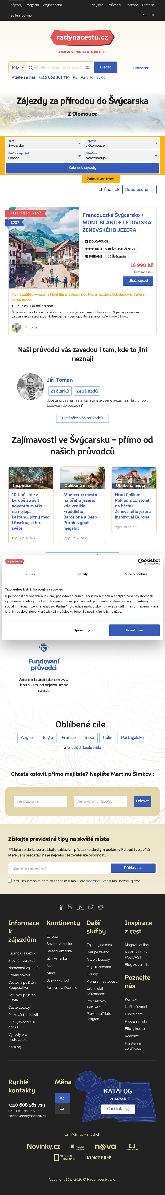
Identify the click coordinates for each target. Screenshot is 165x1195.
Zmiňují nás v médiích (82, 1134)
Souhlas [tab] (28, 574)
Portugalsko (132, 738)
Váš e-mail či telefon (91, 796)
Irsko (89, 738)
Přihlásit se (133, 868)
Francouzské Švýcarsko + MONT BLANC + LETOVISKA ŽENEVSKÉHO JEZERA (116, 223)
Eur (62, 1108)
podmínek (93, 881)
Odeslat (142, 801)
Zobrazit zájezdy (82, 168)
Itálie (107, 738)
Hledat (105, 67)
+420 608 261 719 (54, 77)
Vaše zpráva (25, 796)
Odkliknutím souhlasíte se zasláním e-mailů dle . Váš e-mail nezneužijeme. (77, 881)
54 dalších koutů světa (84, 748)
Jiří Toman (32, 327)
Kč (62, 1098)
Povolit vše (134, 630)
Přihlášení (140, 68)
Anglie (27, 738)
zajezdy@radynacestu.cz (27, 1116)
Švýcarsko (119, 256)
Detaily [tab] (82, 574)
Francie (69, 738)
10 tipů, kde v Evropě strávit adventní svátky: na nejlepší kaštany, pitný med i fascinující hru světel (31, 512)
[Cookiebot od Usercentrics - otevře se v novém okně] (141, 561)
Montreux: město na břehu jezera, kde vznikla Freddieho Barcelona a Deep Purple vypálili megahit (80, 512)
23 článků (60, 391)
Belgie (47, 738)
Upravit (79, 630)
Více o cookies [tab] (136, 574)
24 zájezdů (87, 391)
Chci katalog (118, 1109)
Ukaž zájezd (138, 281)
